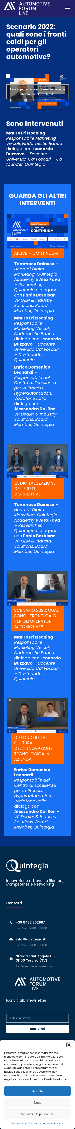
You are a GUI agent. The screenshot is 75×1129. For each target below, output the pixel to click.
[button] (69, 1045)
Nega (37, 1102)
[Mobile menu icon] (68, 8)
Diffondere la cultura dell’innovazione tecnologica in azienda (33, 748)
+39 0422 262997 (30, 922)
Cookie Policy (18, 1123)
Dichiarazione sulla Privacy (46, 1123)
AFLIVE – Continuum (36, 253)
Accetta (37, 1091)
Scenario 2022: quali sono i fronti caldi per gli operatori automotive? (37, 618)
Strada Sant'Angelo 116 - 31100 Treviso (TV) (36, 958)
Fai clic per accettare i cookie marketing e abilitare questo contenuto (37, 91)
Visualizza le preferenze (37, 1114)
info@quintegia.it (30, 939)
